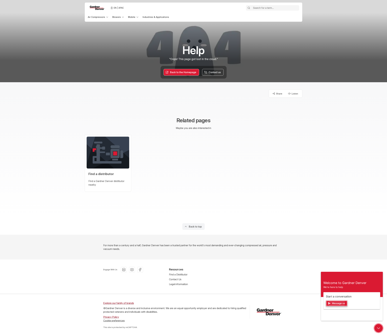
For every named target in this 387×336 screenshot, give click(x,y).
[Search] (249, 8)
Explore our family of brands (118, 303)
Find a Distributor (178, 274)
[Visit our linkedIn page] (124, 270)
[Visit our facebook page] (140, 270)
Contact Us (175, 279)
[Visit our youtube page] (132, 270)
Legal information (178, 284)
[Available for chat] (378, 328)
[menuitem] (98, 17)
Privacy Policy (111, 316)
